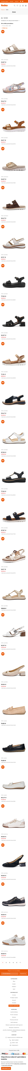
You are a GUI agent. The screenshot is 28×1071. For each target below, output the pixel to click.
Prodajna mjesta (4, 1)
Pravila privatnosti (14, 1019)
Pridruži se (23, 973)
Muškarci (14, 986)
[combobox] (10, 21)
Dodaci (14, 984)
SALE (14, 989)
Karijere (16, 1)
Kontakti (14, 1002)
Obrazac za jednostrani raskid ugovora (14, 1024)
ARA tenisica (4, 834)
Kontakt (11, 1)
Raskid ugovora (14, 1005)
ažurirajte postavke (7, 1065)
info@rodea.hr (15, 1045)
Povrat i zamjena (14, 1014)
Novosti (14, 1000)
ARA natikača (4, 59)
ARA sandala (4, 98)
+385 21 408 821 (15, 1040)
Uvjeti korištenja (14, 1012)
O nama (14, 995)
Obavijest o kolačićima (14, 1027)
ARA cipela (4, 721)
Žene (14, 981)
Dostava (14, 1017)
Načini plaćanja (14, 1022)
